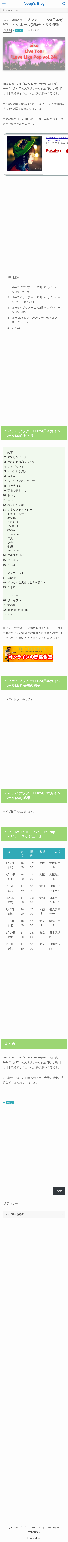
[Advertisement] (34, 227)
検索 (59, 1191)
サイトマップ (15, 1527)
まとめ (16, 327)
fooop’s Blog (34, 4)
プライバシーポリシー (48, 1527)
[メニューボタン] (4, 4)
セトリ (19, 30)
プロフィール (29, 1527)
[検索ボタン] (64, 4)
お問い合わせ (34, 1532)
